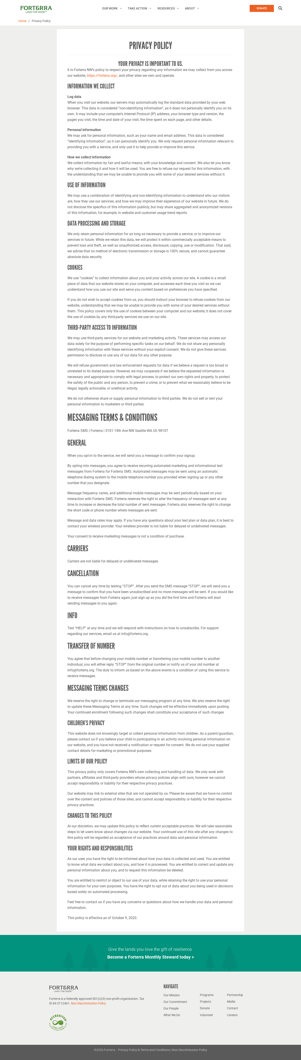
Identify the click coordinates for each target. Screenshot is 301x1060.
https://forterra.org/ (102, 75)
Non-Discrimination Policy (88, 1003)
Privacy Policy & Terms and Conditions (144, 1050)
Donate (205, 1008)
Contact (232, 1008)
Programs (207, 995)
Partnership (235, 995)
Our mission (172, 995)
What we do (172, 1015)
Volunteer (206, 1015)
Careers (232, 1015)
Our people (171, 1008)
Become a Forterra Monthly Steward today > (150, 957)
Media (231, 1001)
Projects (205, 1001)
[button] (120, 8)
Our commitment (175, 1002)
